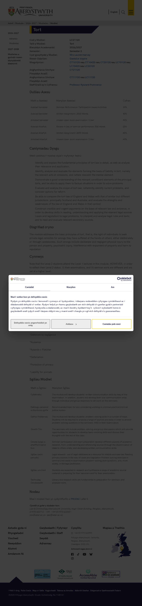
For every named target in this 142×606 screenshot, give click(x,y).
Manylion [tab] (71, 287)
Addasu (69, 324)
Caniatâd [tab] (29, 287)
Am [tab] (112, 287)
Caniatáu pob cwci (112, 324)
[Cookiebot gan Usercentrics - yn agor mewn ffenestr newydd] (119, 279)
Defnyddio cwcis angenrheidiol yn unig (30, 324)
